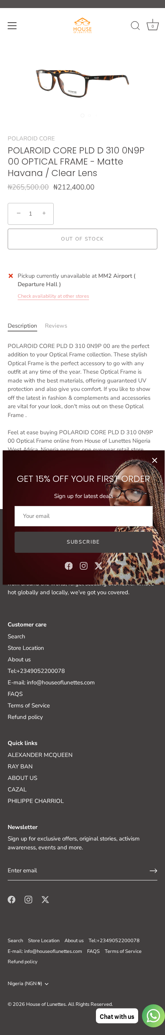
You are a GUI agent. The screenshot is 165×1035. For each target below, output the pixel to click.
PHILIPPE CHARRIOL (36, 801)
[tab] (26, 325)
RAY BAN (20, 766)
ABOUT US (22, 778)
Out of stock (82, 239)
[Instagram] (83, 565)
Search (16, 636)
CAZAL (17, 789)
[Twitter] (98, 565)
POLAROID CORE (31, 138)
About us (19, 659)
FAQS (15, 694)
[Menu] (12, 25)
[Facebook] (69, 565)
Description (22, 326)
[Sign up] (153, 871)
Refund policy (25, 717)
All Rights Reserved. (90, 1004)
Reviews (56, 326)
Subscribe (83, 542)
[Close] (154, 460)
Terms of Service (29, 705)
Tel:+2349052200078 (36, 671)
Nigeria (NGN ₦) (25, 984)
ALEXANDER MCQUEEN (40, 755)
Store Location (26, 648)
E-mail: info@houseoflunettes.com (51, 682)
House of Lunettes (46, 1004)
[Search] (135, 26)
